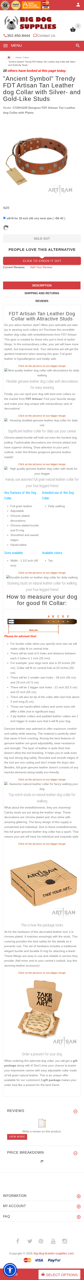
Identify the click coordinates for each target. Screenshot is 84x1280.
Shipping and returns (41, 293)
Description (42, 285)
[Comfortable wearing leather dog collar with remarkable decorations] (42, 577)
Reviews (41, 301)
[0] (73, 31)
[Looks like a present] (42, 1012)
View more (17, 1136)
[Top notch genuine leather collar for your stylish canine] (42, 471)
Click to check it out (42, 260)
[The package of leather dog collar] (42, 883)
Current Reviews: (14, 267)
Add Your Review (41, 267)
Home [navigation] (8, 57)
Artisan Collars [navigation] (22, 57)
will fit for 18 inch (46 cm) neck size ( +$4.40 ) (36, 218)
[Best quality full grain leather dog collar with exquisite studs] (42, 422)
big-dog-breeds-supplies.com (54, 1253)
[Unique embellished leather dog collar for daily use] (42, 372)
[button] (77, 45)
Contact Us (46, 36)
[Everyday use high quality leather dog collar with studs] (42, 786)
